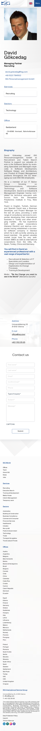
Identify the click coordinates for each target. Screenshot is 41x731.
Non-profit (6, 528)
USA (4, 679)
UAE (4, 676)
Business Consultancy (10, 516)
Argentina (6, 554)
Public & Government (10, 531)
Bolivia (5, 561)
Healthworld (7, 523)
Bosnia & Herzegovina (10, 564)
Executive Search (8, 490)
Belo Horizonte (8, 559)
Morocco (6, 627)
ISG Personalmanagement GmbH (19, 79)
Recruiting (6, 488)
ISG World (7, 463)
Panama (5, 635)
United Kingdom (8, 681)
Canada (5, 571)
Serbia (5, 654)
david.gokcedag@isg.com (16, 72)
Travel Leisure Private (10, 540)
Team (5, 470)
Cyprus (5, 586)
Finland (5, 603)
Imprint (5, 718)
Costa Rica (6, 581)
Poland (5, 644)
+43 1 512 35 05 (18, 342)
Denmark (6, 591)
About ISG (6, 472)
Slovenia (6, 659)
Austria (5, 551)
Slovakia (5, 657)
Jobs (4, 477)
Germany (6, 605)
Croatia (5, 583)
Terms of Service (8, 720)
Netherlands (7, 630)
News (5, 475)
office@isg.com (18, 334)
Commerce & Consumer (11, 518)
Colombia (6, 578)
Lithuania (6, 620)
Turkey (5, 674)
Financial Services (9, 521)
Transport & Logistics (10, 538)
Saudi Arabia (7, 652)
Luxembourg (7, 622)
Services (6, 483)
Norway (5, 632)
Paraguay (6, 637)
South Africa (7, 661)
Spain (5, 664)
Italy (4, 615)
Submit (20, 431)
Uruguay (6, 684)
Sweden (5, 666)
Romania (6, 649)
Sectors (6, 506)
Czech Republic (8, 588)
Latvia (5, 617)
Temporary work (8, 500)
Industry (5, 526)
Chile (4, 573)
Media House (7, 495)
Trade (5, 536)
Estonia (5, 600)
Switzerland (7, 669)
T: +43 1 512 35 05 (9, 698)
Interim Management (10, 498)
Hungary (6, 612)
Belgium (5, 556)
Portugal (6, 647)
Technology (7, 533)
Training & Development (11, 493)
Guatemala (6, 610)
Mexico (5, 625)
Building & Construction (11, 513)
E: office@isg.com (8, 696)
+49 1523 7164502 (13, 75)
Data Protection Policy (10, 715)
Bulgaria (5, 568)
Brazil (5, 566)
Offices (5, 467)
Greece (5, 608)
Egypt (5, 598)
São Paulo (6, 671)
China (5, 576)
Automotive (6, 511)
